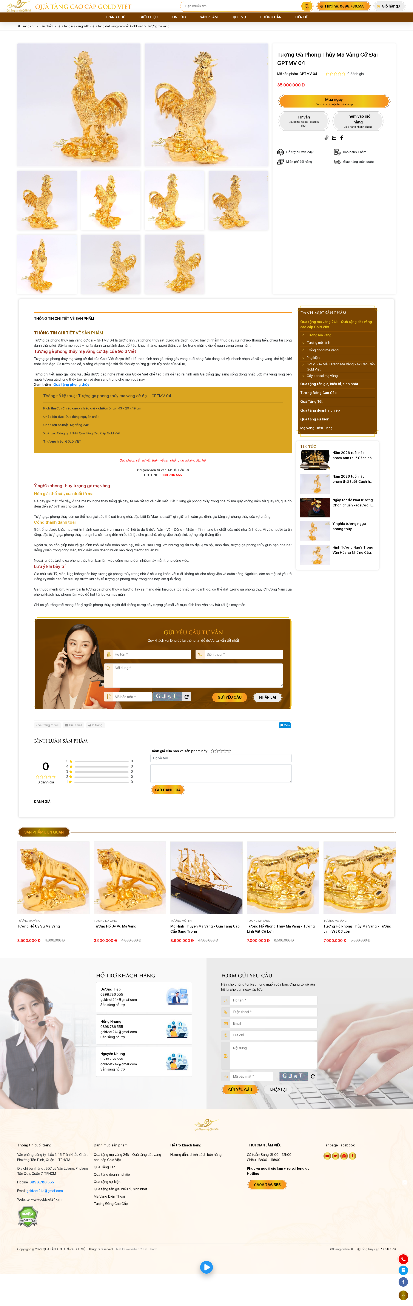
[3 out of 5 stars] (221, 751)
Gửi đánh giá (168, 790)
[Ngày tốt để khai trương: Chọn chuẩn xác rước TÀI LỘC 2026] (315, 507)
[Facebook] (341, 137)
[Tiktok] (326, 137)
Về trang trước (48, 725)
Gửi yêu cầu (230, 697)
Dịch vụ (239, 17)
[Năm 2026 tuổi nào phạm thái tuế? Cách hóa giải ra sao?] (315, 484)
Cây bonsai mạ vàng (322, 376)
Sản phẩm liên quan (44, 832)
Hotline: (344, 6)
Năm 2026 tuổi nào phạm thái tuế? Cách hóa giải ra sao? (353, 479)
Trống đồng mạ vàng (323, 350)
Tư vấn (303, 121)
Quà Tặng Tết (311, 402)
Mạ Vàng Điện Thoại (316, 428)
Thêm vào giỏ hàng (358, 121)
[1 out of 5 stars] (212, 751)
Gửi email (75, 725)
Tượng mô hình (318, 343)
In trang (97, 725)
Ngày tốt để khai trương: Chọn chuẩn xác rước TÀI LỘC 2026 (353, 503)
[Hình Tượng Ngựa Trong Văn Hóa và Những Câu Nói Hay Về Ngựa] (315, 555)
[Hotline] (403, 1259)
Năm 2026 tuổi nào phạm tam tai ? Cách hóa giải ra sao (353, 456)
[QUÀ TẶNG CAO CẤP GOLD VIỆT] (20, 6)
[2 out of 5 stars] (216, 751)
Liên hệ (301, 17)
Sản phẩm (209, 17)
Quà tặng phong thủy (71, 385)
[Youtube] (327, 1156)
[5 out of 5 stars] (229, 751)
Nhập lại (267, 697)
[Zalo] (334, 137)
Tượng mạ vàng (158, 26)
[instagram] (344, 1156)
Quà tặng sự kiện (314, 419)
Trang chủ (115, 17)
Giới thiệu (148, 17)
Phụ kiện (313, 358)
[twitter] (335, 1156)
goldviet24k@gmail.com (44, 1191)
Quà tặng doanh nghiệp (320, 410)
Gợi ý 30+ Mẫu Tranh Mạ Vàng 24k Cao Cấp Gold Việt (341, 366)
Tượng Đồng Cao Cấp (318, 393)
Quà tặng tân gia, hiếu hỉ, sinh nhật (329, 384)
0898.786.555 (41, 1182)
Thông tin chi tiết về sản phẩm (64, 318)
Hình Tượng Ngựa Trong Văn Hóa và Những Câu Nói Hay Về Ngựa (353, 550)
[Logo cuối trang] (206, 1125)
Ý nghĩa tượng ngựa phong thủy (349, 526)
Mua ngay (334, 101)
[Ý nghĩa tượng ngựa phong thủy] (315, 531)
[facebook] (352, 1156)
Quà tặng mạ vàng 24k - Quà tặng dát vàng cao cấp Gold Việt (100, 26)
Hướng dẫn (270, 17)
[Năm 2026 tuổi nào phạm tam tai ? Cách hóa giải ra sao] (315, 460)
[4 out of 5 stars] (225, 751)
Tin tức (179, 17)
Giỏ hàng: (390, 6)
